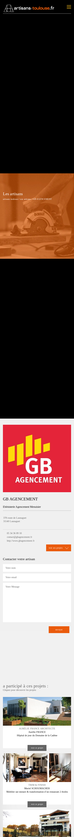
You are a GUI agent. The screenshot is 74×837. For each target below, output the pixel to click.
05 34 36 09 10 (14, 533)
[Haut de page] (68, 831)
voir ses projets (56, 548)
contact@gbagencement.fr (19, 537)
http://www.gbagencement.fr (21, 540)
